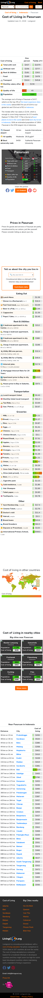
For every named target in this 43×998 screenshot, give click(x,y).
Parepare (20, 881)
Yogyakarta (21, 785)
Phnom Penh (28, 927)
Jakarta (19, 858)
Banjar (19, 808)
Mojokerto (20, 750)
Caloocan (27, 920)
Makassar (20, 873)
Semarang (20, 789)
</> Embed (21, 190)
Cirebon (19, 812)
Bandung (20, 827)
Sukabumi (20, 842)
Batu (18, 743)
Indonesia (30, 107)
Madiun (19, 762)
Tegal (18, 800)
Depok (19, 854)
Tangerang (21, 865)
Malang (19, 746)
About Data (15, 996)
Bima (18, 839)
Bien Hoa (27, 931)
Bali (18, 769)
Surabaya (20, 739)
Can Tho (26, 913)
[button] (7, 190)
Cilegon (19, 877)
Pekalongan (21, 793)
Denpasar (20, 781)
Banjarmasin (21, 819)
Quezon (26, 909)
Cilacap (19, 804)
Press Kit (6, 978)
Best (40, 2)
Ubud (18, 777)
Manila (26, 916)
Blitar (18, 754)
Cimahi (19, 831)
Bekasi (19, 846)
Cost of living (30, 2)
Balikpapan (21, 885)
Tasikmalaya (21, 823)
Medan (5, 931)
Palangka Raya (22, 835)
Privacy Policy (27, 996)
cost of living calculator (11, 947)
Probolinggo (21, 735)
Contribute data (21, 287)
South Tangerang (23, 861)
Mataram (20, 796)
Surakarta (20, 766)
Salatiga (19, 773)
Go (31, 7)
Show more (21, 688)
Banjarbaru (21, 815)
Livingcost (31, 21)
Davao (25, 923)
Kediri (19, 758)
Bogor (19, 850)
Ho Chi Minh (28, 906)
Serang (19, 869)
